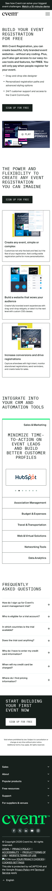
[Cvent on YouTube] (32, 830)
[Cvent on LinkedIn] (26, 830)
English (10, 880)
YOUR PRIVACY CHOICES (30, 859)
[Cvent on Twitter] (19, 830)
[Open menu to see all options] (47, 14)
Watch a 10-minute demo (36, 7)
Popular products (12, 781)
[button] (26, 134)
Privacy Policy (22, 870)
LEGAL (5, 849)
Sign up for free (17, 107)
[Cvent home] (10, 14)
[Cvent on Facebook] (13, 830)
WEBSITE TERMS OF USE (22, 855)
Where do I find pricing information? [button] (14, 679)
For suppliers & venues (15, 803)
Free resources (10, 788)
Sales (5, 767)
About (5, 774)
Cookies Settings (13, 862)
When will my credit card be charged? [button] (17, 666)
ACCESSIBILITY (10, 852)
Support (6, 795)
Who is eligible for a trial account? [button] (21, 616)
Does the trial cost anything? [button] (18, 640)
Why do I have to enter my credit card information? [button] (20, 652)
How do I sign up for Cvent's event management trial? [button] (18, 604)
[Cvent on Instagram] (38, 830)
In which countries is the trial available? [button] (18, 628)
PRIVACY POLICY (21, 849)
